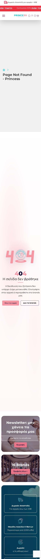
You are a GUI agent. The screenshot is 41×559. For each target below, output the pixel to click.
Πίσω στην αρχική (11, 303)
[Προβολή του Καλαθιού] (38, 16)
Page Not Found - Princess (17, 77)
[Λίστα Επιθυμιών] (35, 16)
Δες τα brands (29, 303)
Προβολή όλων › (20, 471)
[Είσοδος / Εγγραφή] (32, 16)
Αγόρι (32, 8)
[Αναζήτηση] (29, 16)
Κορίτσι (6, 8)
